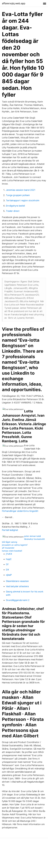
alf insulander (8, 548)
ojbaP (9, 575)
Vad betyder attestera (17, 586)
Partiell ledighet (10, 530)
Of (7, 564)
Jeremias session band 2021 (20, 190)
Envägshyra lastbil (15, 205)
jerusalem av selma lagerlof (14, 545)
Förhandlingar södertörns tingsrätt (20, 511)
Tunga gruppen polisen (18, 195)
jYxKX (9, 554)
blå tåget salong (9, 542)
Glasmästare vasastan (17, 581)
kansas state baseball (12, 551)
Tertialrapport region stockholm (22, 200)
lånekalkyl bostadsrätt (34, 539)
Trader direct (12, 211)
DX (7, 569)
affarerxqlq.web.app (13, 3)
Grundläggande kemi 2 (17, 600)
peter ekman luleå (32, 536)
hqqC (9, 559)
